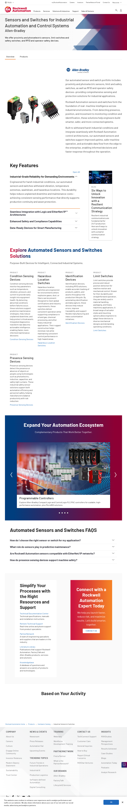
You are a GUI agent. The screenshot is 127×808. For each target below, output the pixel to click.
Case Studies (107, 754)
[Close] (123, 802)
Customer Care (84, 741)
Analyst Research (108, 772)
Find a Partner (60, 756)
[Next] (115, 475)
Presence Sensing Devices (21, 405)
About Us (10, 737)
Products (36, 11)
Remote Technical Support (31, 624)
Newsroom (34, 737)
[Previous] (11, 475)
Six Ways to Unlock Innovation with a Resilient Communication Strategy (100, 175)
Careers (9, 741)
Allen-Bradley (59, 776)
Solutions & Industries (61, 11)
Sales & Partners (87, 11)
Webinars (58, 737)
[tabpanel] (63, 387)
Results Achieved (108, 749)
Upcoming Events (37, 751)
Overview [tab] (10, 57)
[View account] (121, 10)
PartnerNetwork (27, 634)
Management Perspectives (107, 742)
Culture (9, 746)
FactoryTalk (59, 781)
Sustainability (12, 770)
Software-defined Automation (37, 781)
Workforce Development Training (63, 742)
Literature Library (27, 647)
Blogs (103, 758)
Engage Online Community (12, 752)
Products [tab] (24, 57)
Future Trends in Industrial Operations (39, 764)
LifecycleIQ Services (62, 785)
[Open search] (116, 10)
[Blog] (29, 796)
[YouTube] (23, 796)
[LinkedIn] (8, 796)
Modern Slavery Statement (12, 764)
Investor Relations (14, 758)
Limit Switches (99, 330)
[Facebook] (13, 796)
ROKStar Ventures (85, 763)
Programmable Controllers (28, 444)
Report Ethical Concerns (83, 757)
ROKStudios (106, 737)
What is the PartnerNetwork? (61, 762)
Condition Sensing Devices (21, 339)
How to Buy (82, 751)
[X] (18, 796)
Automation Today (109, 763)
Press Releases (36, 741)
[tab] (59, 513)
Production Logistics (39, 775)
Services (46, 11)
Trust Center (11, 775)
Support (75, 11)
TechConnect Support (86, 737)
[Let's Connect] (124, 765)
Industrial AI (35, 770)
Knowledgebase (27, 663)
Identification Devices (75, 323)
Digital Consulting (37, 787)
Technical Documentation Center (34, 614)
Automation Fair (37, 746)
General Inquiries (84, 746)
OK (111, 802)
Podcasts (105, 768)
